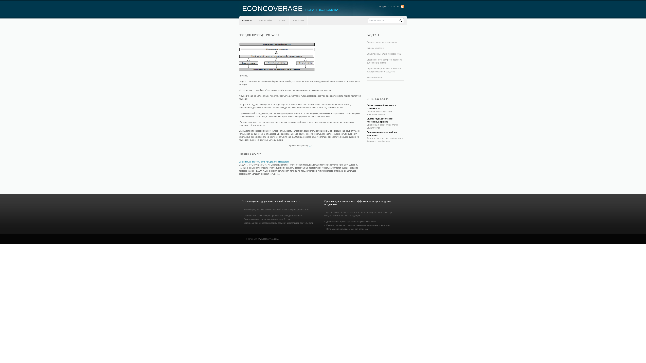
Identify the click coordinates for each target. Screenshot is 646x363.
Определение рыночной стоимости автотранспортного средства (384, 70)
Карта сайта (265, 20)
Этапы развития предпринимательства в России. (267, 219)
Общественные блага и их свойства (384, 54)
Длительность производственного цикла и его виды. (351, 221)
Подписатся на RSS (389, 7)
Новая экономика (375, 77)
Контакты (298, 20)
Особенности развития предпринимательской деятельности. (273, 215)
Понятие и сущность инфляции (382, 42)
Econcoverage (290, 8)
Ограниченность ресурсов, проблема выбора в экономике (384, 61)
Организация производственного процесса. (347, 229)
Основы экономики (376, 48)
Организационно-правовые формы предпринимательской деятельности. (279, 223)
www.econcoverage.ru (268, 239)
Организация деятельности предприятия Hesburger (264, 162)
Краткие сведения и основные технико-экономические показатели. (358, 225)
